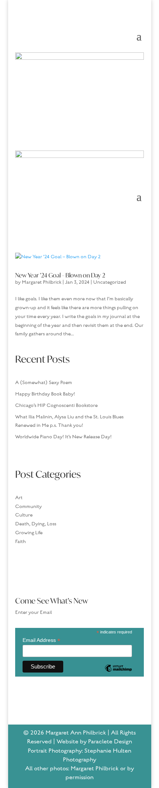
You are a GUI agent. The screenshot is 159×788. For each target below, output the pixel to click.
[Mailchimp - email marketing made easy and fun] (118, 674)
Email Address (41, 640)
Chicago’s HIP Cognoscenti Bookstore (56, 405)
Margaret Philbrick (41, 282)
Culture (24, 515)
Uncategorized (109, 282)
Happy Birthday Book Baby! (45, 394)
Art (19, 498)
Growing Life (29, 533)
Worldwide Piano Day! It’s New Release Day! (63, 437)
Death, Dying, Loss (35, 524)
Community (28, 506)
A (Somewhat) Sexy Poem (43, 383)
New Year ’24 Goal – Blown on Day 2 (60, 275)
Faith (20, 542)
